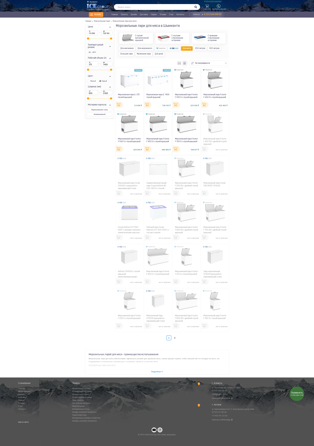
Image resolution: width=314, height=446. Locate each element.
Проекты (124, 15)
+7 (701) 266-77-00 (220, 394)
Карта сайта (23, 422)
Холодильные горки (80, 394)
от (90, 31)
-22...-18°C (92, 52)
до (104, 31)
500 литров (214, 48)
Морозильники (78, 406)
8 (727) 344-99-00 (219, 391)
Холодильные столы (80, 409)
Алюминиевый (99, 114)
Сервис (154, 15)
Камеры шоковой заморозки (84, 421)
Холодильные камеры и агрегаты (86, 418)
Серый (104, 81)
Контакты (180, 15)
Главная (114, 15)
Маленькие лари (144, 54)
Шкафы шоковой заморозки (84, 412)
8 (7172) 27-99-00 (219, 412)
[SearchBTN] (195, 7)
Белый (93, 81)
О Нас (20, 406)
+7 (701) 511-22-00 (219, 416)
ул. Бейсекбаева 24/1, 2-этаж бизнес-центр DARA (233, 409)
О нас (171, 15)
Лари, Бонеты (78, 400)
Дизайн (134, 15)
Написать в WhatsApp (221, 398)
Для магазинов (127, 48)
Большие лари (126, 54)
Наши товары (24, 391)
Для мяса (187, 48)
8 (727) (212, 14)
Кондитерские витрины (82, 397)
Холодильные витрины (82, 391)
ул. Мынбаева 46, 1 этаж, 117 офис (226, 388)
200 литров (200, 48)
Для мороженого (145, 48)
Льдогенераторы (79, 415)
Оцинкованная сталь (99, 110)
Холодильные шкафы (81, 389)
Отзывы (163, 15)
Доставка (144, 15)
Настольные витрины (81, 403)
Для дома (159, 54)
